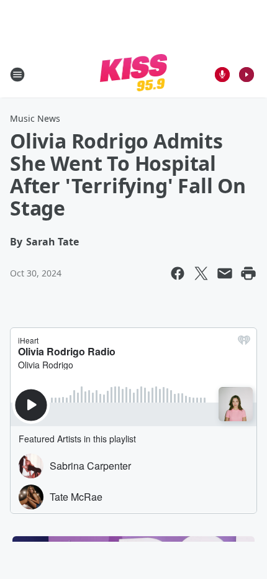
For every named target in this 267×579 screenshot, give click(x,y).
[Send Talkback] (222, 74)
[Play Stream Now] (246, 74)
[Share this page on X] (201, 273)
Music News (35, 118)
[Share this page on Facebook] (177, 273)
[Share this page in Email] (224, 273)
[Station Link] (134, 74)
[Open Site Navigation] (17, 74)
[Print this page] (248, 273)
